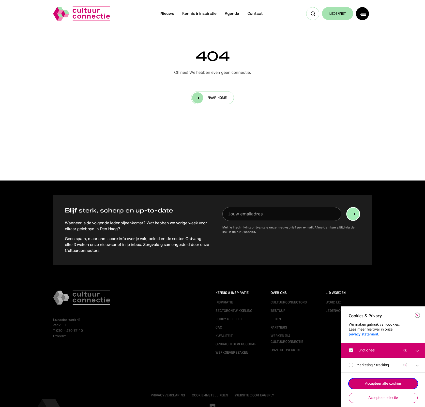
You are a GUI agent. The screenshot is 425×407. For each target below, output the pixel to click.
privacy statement (363, 334)
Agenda (232, 13)
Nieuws (167, 13)
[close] (417, 315)
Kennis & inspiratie (199, 13)
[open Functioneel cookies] (417, 351)
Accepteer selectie (383, 397)
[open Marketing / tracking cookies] (417, 366)
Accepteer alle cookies (383, 383)
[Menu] (362, 13)
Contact (255, 13)
